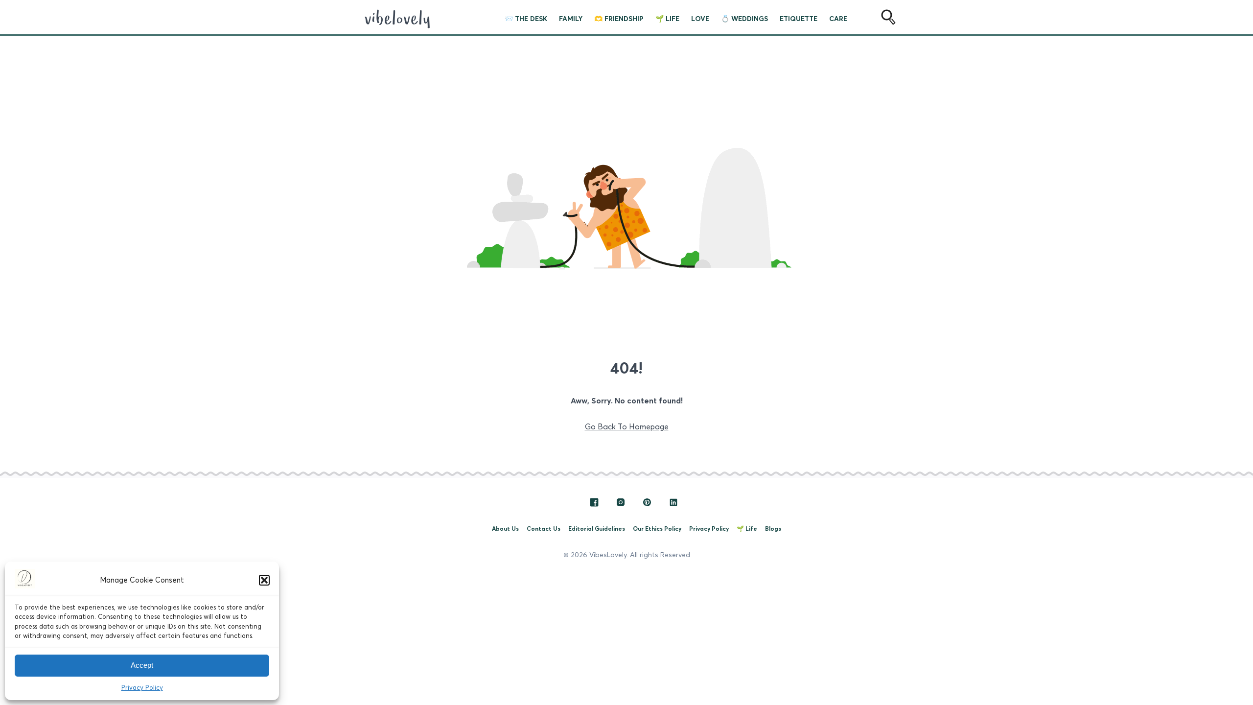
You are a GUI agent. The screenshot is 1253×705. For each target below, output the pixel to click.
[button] (264, 580)
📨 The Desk (526, 18)
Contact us (543, 528)
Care (838, 18)
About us (505, 528)
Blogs (773, 528)
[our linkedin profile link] (673, 504)
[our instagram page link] (621, 504)
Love (700, 18)
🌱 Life (667, 18)
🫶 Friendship (619, 18)
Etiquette (798, 18)
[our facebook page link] (595, 504)
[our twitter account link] (648, 504)
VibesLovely (607, 554)
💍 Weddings (744, 18)
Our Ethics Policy (657, 528)
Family (570, 18)
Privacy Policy (142, 687)
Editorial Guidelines (596, 528)
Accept (142, 665)
